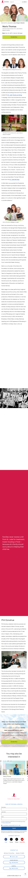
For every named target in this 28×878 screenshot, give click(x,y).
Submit (14, 828)
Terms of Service (6, 822)
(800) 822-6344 (14, 862)
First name (3, 807)
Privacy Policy (22, 821)
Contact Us (14, 850)
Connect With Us (14, 835)
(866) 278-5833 (14, 868)
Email (2, 816)
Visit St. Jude (15, 856)
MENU (25, 2)
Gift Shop (14, 179)
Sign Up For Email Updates (14, 804)
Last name (3, 812)
